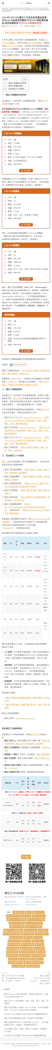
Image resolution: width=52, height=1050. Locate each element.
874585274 (12, 382)
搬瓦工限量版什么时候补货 (34, 962)
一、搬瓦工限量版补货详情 (15, 83)
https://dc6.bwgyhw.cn (33, 418)
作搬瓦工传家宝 (18, 912)
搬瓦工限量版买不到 (15, 962)
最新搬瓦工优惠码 (40, 33)
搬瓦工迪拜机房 (25, 955)
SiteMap (44, 1044)
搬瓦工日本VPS (38, 941)
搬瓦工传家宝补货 (42, 934)
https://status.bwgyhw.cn (25, 718)
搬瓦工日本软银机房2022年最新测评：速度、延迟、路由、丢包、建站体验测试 (27, 430)
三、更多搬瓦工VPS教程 (14, 89)
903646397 (8, 528)
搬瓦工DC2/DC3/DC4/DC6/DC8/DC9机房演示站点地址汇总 (25, 507)
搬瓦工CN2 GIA (38, 912)
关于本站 (20, 1046)
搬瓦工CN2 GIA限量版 (13, 46)
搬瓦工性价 (38, 937)
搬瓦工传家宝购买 (16, 937)
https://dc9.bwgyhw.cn (33, 437)
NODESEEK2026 (19, 365)
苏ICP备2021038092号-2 (32, 1046)
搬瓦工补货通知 (25, 8)
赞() (27, 857)
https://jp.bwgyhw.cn (28, 427)
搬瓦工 (4, 26)
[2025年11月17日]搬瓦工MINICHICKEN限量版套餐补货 (25, 1014)
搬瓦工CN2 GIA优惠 (16, 923)
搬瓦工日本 (26, 941)
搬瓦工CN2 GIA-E (39, 916)
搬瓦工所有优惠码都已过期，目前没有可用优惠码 (23, 1018)
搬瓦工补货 (39, 944)
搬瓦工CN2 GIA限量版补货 (13, 930)
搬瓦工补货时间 (25, 948)
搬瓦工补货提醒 (13, 948)
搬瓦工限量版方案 (18, 966)
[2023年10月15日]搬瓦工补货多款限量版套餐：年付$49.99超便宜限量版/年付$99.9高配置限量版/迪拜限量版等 (25, 20)
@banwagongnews (31, 904)
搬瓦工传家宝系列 (27, 934)
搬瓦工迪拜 (41, 952)
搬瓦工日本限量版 (27, 944)
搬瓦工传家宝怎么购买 (11, 934)
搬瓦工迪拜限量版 (34, 43)
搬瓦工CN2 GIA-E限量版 (36, 919)
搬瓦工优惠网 (26, 3)
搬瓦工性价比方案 (14, 941)
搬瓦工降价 (13, 959)
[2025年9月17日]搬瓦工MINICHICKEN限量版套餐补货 (25, 1035)
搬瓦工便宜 (28, 937)
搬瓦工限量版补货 (33, 966)
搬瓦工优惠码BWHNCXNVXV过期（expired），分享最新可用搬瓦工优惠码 (39, 979)
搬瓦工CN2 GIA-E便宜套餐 (16, 919)
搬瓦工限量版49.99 (36, 959)
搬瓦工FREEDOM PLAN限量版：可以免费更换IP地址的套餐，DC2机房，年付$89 (13, 978)
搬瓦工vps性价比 (30, 930)
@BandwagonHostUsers (12, 904)
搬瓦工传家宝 (42, 930)
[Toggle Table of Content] (23, 79)
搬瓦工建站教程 (43, 754)
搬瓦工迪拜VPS (12, 955)
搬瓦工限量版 (23, 959)
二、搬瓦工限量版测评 (14, 86)
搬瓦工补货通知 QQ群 (27, 952)
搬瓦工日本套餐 (13, 944)
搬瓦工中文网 (35, 734)
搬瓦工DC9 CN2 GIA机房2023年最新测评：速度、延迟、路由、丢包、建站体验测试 (26, 440)
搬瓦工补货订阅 (38, 948)
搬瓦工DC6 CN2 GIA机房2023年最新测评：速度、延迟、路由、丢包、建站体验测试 (26, 421)
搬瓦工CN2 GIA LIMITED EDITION (18, 916)
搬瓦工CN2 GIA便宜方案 (33, 923)
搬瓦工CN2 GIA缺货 (17, 927)
